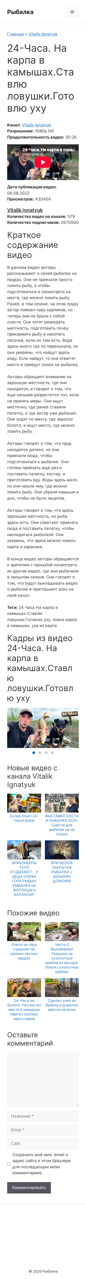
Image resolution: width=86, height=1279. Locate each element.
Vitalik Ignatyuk (43, 34)
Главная (15, 34)
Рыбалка (20, 11)
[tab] (33, 752)
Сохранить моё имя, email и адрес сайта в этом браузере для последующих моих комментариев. (41, 1163)
